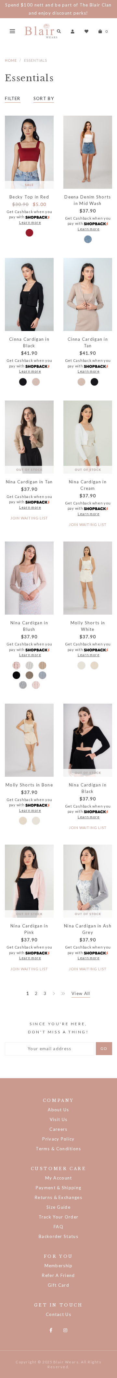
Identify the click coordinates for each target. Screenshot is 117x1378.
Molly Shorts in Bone (29, 784)
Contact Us (58, 1314)
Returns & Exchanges (58, 1197)
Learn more (30, 222)
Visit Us (58, 1119)
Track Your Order (59, 1216)
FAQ (58, 1226)
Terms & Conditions (58, 1148)
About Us (58, 1109)
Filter (12, 98)
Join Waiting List (29, 518)
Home (11, 60)
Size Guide (58, 1207)
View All (81, 993)
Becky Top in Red (29, 196)
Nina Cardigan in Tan (29, 481)
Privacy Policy (58, 1139)
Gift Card (58, 1285)
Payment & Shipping (58, 1187)
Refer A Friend (58, 1275)
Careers (58, 1129)
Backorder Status (58, 1236)
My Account (58, 1177)
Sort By (43, 98)
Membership (59, 1265)
